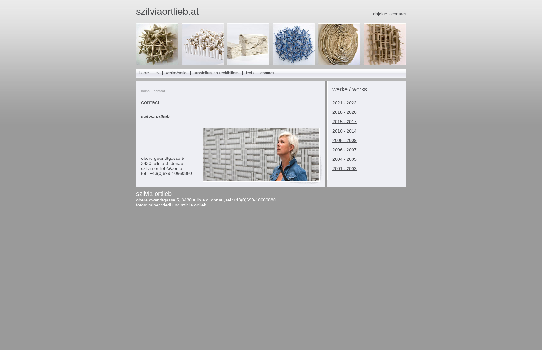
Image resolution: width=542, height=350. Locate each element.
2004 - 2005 (344, 159)
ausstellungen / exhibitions (216, 73)
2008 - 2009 (344, 140)
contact (267, 73)
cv (157, 73)
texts (250, 73)
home (144, 73)
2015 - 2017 (344, 121)
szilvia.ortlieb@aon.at (162, 168)
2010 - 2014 (344, 130)
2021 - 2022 (344, 102)
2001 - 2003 (344, 168)
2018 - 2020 (344, 112)
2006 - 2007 (344, 149)
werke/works (176, 73)
